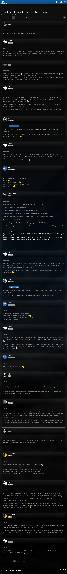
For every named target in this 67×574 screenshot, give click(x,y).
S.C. (18, 446)
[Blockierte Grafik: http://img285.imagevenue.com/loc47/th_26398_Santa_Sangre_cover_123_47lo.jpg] (26, 236)
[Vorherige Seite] (2, 17)
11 (10, 17)
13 (16, 17)
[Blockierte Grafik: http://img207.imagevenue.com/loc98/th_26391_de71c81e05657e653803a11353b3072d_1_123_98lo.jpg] (32, 233)
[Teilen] (64, 17)
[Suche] (56, 2)
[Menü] (64, 2)
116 (23, 17)
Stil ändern (63, 569)
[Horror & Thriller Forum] (4, 2)
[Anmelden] (60, 2)
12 (13, 17)
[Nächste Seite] (26, 17)
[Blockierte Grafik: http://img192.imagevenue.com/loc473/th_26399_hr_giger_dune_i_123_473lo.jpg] (32, 238)
